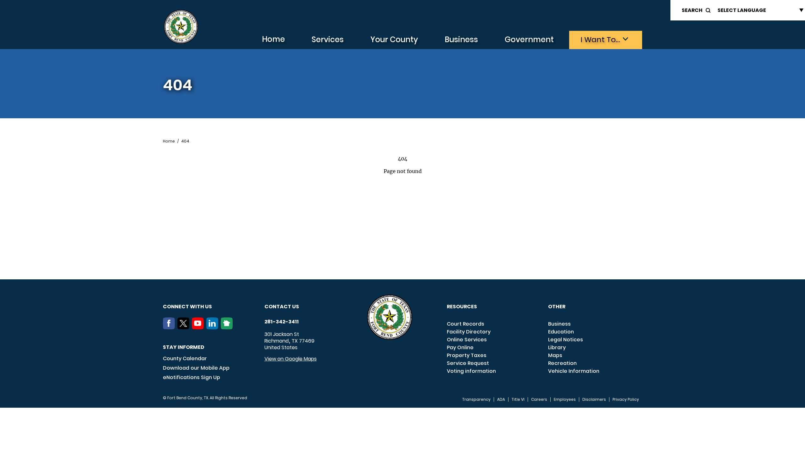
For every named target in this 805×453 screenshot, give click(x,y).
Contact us (281, 306)
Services (328, 39)
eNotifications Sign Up (191, 377)
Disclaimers (594, 399)
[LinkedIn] (213, 327)
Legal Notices (565, 339)
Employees (565, 399)
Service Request (468, 363)
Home (273, 39)
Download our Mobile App (196, 368)
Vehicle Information (573, 371)
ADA (501, 399)
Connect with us (187, 306)
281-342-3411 (281, 322)
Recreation (562, 363)
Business (461, 39)
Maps (555, 355)
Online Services (467, 339)
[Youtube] (199, 327)
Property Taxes (466, 355)
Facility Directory (469, 331)
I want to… (600, 39)
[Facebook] (170, 327)
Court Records (465, 323)
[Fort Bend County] (181, 27)
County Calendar (185, 358)
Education (561, 331)
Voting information (471, 371)
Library (557, 347)
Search (692, 10)
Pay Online (460, 347)
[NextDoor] (228, 327)
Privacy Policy (626, 399)
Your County (394, 39)
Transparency (476, 399)
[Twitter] (184, 327)
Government (529, 39)
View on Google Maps (290, 358)
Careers (539, 399)
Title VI (518, 399)
